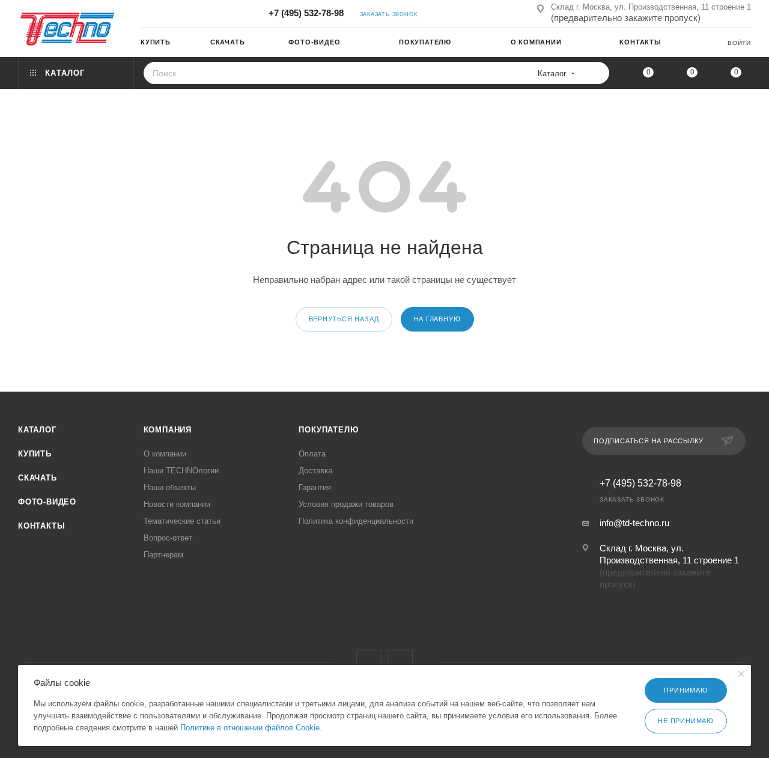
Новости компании (177, 504)
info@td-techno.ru (634, 523)
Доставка (315, 470)
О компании (165, 453)
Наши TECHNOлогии (181, 470)
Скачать (37, 477)
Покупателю (328, 429)
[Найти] (596, 73)
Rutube (400, 663)
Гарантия (315, 487)
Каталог (37, 429)
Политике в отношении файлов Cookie (250, 727)
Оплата (312, 453)
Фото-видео (47, 501)
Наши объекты (170, 487)
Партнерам (163, 554)
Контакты (41, 525)
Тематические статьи (182, 521)
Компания (168, 429)
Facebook (369, 663)
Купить (35, 453)
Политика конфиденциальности (356, 521)
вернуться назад (344, 319)
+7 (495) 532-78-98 (306, 13)
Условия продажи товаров (346, 504)
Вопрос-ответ (168, 537)
